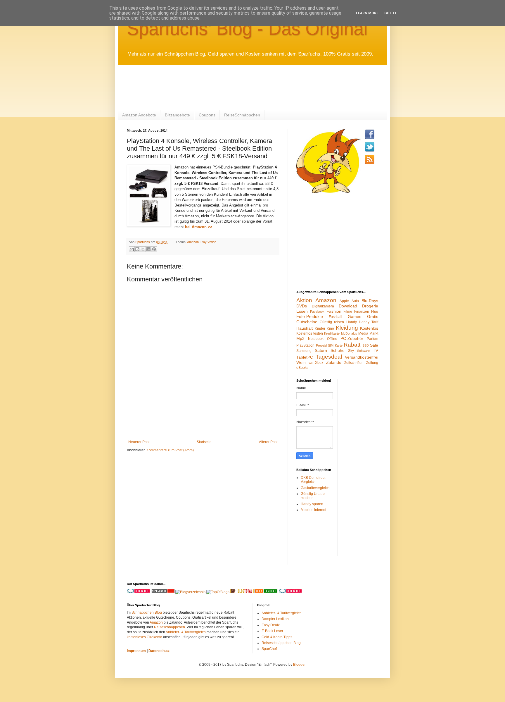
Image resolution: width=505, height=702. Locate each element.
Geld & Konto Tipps (277, 637)
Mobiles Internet (313, 510)
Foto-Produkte (309, 316)
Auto (355, 301)
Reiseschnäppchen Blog (281, 643)
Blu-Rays (370, 300)
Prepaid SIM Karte (329, 345)
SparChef (269, 649)
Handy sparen (312, 504)
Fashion (333, 311)
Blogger (299, 665)
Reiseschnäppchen (169, 627)
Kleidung (347, 328)
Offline (332, 339)
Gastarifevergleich (315, 488)
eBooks (302, 368)
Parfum (372, 339)
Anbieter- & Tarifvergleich (186, 632)
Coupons (207, 115)
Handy (351, 322)
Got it (390, 13)
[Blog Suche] (266, 592)
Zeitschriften (354, 363)
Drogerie (370, 306)
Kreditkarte (332, 333)
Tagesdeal (329, 357)
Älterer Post (268, 442)
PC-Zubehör (351, 338)
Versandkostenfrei (361, 357)
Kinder (320, 328)
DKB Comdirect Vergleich (313, 480)
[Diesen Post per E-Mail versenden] (132, 249)
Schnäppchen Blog (147, 612)
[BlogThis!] (137, 249)
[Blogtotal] (242, 592)
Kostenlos (369, 328)
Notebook (316, 339)
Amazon (193, 242)
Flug (374, 311)
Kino (330, 328)
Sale (374, 345)
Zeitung (372, 363)
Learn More (367, 13)
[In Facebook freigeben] (148, 249)
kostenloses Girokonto (144, 637)
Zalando (333, 362)
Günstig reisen (332, 322)
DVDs (301, 306)
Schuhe (338, 350)
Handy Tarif (368, 322)
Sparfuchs (143, 242)
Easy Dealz (271, 625)
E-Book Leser (272, 631)
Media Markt (368, 333)
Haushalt (304, 328)
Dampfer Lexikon (275, 619)
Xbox (319, 363)
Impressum (136, 651)
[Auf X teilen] (143, 249)
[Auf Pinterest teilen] (154, 249)
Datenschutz (159, 651)
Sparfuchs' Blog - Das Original (247, 28)
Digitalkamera (323, 306)
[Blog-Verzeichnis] (290, 592)
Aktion (304, 300)
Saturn (321, 350)
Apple (344, 301)
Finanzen (361, 311)
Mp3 (300, 338)
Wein (301, 362)
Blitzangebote (177, 115)
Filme (347, 311)
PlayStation (208, 242)
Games (354, 316)
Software (363, 350)
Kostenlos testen (309, 333)
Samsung (304, 351)
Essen (302, 311)
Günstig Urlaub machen (313, 496)
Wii (310, 362)
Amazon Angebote (139, 115)
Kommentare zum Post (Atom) (170, 450)
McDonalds (349, 333)
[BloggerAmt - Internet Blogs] (190, 592)
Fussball (335, 317)
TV (375, 350)
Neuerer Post (138, 442)
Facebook (317, 311)
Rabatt (352, 345)
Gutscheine (306, 321)
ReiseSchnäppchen (242, 115)
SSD (365, 345)
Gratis (372, 316)
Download (348, 306)
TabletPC (304, 357)
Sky (351, 351)
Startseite (204, 442)
